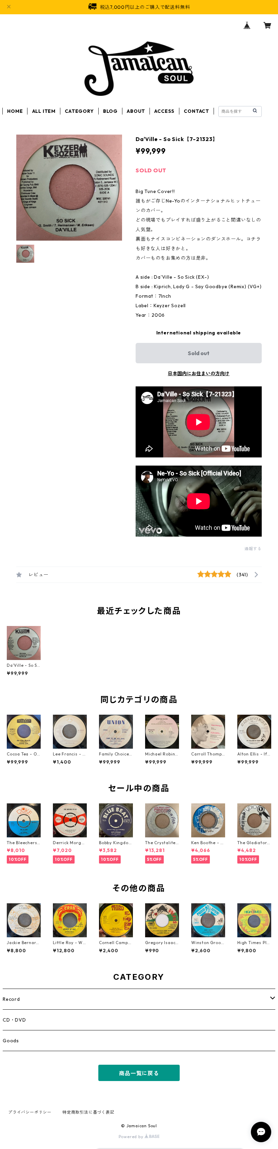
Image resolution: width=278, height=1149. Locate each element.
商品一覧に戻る (139, 1073)
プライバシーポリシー (30, 1112)
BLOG (110, 111)
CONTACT (196, 111)
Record (11, 999)
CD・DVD (14, 1020)
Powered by (132, 1136)
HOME (15, 111)
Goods (11, 1041)
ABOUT (136, 111)
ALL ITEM (44, 111)
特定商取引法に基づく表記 (88, 1112)
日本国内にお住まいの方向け (199, 373)
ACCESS (164, 111)
